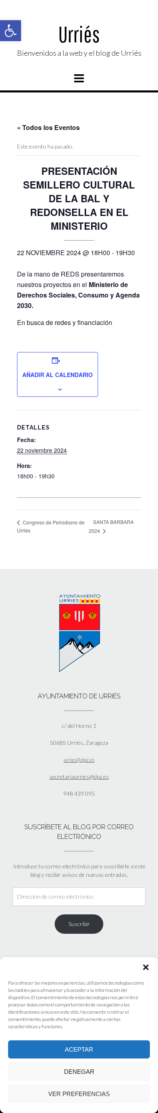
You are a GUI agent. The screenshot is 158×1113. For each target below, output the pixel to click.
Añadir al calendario (57, 375)
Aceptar (79, 1049)
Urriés (79, 34)
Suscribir (79, 923)
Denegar (79, 1071)
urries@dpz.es (79, 759)
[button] (10, 30)
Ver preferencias (79, 1093)
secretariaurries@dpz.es (79, 776)
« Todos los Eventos (48, 127)
